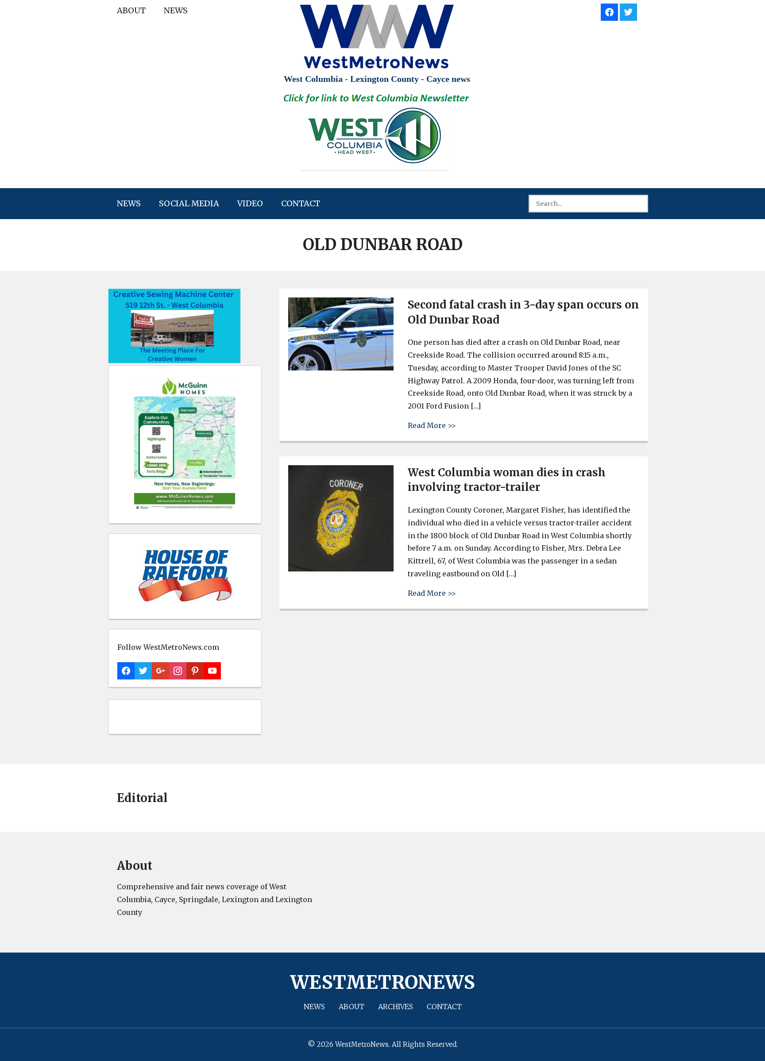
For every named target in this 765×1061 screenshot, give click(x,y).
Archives (395, 1006)
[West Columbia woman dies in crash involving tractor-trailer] (341, 569)
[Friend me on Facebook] (609, 10)
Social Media (189, 203)
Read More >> (432, 425)
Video (250, 203)
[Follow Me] (628, 10)
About (131, 10)
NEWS (176, 10)
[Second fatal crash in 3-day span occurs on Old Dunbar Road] (341, 368)
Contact (300, 203)
